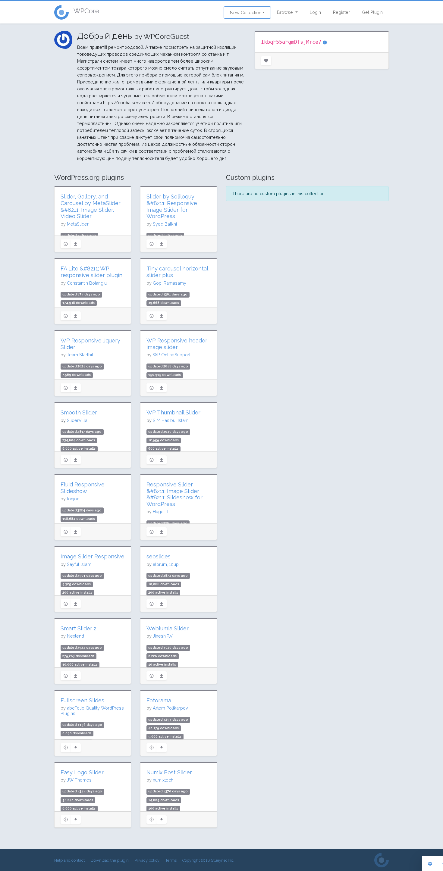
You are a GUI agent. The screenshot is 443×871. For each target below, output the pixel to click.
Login (315, 12)
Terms (171, 860)
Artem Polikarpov (170, 707)
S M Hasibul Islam (171, 420)
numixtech (163, 779)
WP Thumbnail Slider (173, 412)
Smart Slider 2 (78, 628)
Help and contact (69, 860)
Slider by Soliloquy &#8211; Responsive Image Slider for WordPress (171, 206)
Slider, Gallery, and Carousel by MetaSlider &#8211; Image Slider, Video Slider (91, 206)
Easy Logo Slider (82, 772)
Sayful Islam (79, 564)
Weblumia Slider (167, 628)
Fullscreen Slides (82, 700)
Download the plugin (110, 860)
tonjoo (73, 498)
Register (341, 12)
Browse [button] (285, 12)
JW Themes (79, 779)
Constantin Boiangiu (87, 283)
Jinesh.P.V (163, 635)
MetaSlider (78, 223)
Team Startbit (80, 354)
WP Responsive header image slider (176, 343)
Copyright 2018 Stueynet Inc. (208, 860)
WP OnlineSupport (171, 354)
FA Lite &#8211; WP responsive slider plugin (91, 271)
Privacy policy (146, 860)
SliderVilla (77, 420)
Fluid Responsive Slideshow (83, 487)
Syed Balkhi (165, 223)
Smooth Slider (79, 412)
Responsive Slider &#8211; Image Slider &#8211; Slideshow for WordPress (174, 494)
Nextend (75, 635)
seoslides (158, 556)
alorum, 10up (166, 564)
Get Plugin (372, 12)
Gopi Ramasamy (169, 283)
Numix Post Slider (169, 772)
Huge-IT (161, 511)
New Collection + (247, 12)
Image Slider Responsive (92, 556)
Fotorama (158, 700)
